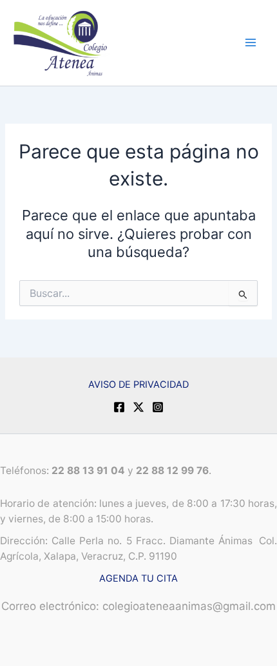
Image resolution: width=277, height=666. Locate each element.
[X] (138, 407)
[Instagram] (158, 407)
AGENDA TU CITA (138, 578)
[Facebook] (119, 407)
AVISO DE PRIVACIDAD (138, 384)
